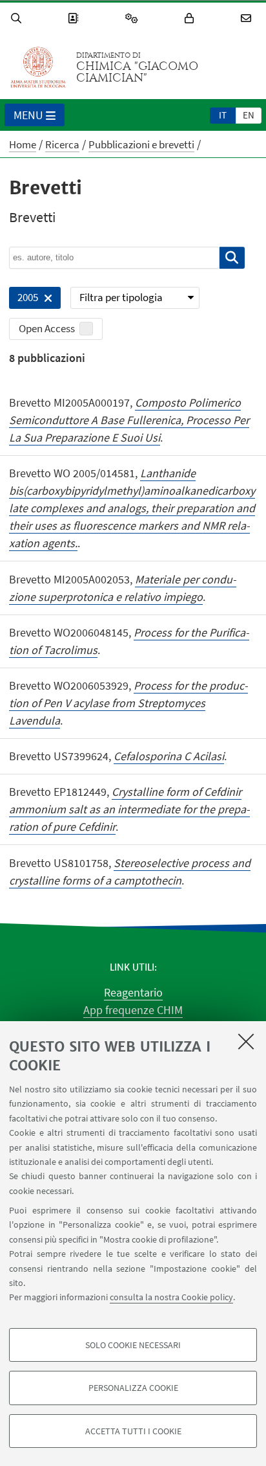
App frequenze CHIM (133, 1009)
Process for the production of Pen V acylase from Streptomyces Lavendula (128, 703)
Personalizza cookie (133, 1387)
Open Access (47, 328)
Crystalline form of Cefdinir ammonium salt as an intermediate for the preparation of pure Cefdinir (129, 809)
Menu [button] (28, 114)
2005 (23, 299)
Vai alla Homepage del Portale (38, 67)
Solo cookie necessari (133, 1345)
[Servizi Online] (134, 18)
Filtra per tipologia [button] (121, 297)
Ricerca (62, 144)
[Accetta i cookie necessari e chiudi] (246, 1041)
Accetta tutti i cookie (133, 1431)
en (248, 115)
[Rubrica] (75, 18)
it (223, 115)
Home (22, 144)
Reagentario (133, 992)
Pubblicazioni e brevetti (141, 144)
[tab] (223, 115)
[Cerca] (18, 18)
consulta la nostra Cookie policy (171, 1297)
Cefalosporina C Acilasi (169, 756)
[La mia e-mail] (248, 18)
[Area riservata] (191, 18)
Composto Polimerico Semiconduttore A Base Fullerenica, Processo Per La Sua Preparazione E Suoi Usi (129, 420)
